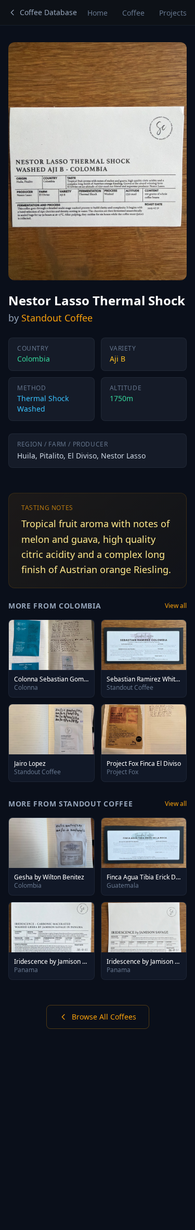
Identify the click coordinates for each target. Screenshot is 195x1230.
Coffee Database (48, 12)
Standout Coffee (57, 318)
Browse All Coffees (104, 1017)
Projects (173, 13)
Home (97, 13)
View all (176, 606)
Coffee (133, 13)
